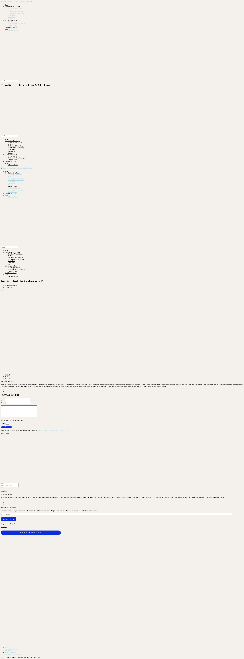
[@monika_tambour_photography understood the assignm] (102, 613)
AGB (6, 647)
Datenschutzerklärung (11, 649)
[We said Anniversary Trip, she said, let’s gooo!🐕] (21, 598)
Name (2, 399)
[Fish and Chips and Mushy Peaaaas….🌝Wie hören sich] (102, 545)
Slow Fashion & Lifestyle (12, 6)
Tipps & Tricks (12, 25)
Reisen (10, 18)
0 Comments (8, 287)
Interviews (11, 17)
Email (2, 401)
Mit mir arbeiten (13, 30)
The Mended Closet (10, 27)
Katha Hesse (36, 657)
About (6, 29)
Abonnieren (8, 519)
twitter (6, 376)
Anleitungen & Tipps (11, 20)
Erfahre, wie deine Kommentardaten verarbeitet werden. (54, 430)
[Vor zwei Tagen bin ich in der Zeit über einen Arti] (223, 567)
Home (6, 5)
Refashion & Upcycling (15, 11)
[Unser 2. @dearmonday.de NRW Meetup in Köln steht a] (223, 614)
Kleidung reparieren (14, 22)
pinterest (7, 378)
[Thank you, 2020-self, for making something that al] (182, 600)
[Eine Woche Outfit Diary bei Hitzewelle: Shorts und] (61, 540)
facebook (7, 375)
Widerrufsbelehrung (10, 652)
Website (3, 403)
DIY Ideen (11, 15)
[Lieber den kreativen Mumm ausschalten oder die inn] (21, 541)
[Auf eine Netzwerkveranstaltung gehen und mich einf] (61, 620)
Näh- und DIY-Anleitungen (16, 23)
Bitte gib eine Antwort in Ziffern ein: (12, 420)
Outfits (10, 10)
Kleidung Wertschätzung (15, 8)
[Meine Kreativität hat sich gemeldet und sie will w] (142, 555)
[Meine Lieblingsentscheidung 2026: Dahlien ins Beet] (182, 546)
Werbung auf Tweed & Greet (13, 654)
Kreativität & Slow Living (16, 13)
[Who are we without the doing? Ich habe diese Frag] (142, 612)
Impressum (8, 650)
